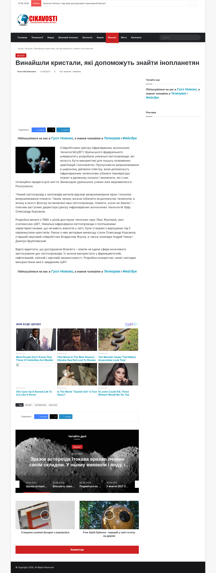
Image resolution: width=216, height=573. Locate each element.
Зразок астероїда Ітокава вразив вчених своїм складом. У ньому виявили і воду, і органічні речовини (77, 464)
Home (20, 48)
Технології (37, 37)
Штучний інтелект (68, 37)
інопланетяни (40, 405)
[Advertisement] (77, 100)
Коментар (77, 549)
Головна (22, 37)
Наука (50, 37)
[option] (77, 461)
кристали (53, 405)
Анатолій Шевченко (26, 71)
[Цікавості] (37, 19)
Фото (124, 37)
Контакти (136, 37)
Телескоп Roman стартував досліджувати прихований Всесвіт (74, 3)
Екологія (87, 37)
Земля (100, 37)
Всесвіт (112, 37)
